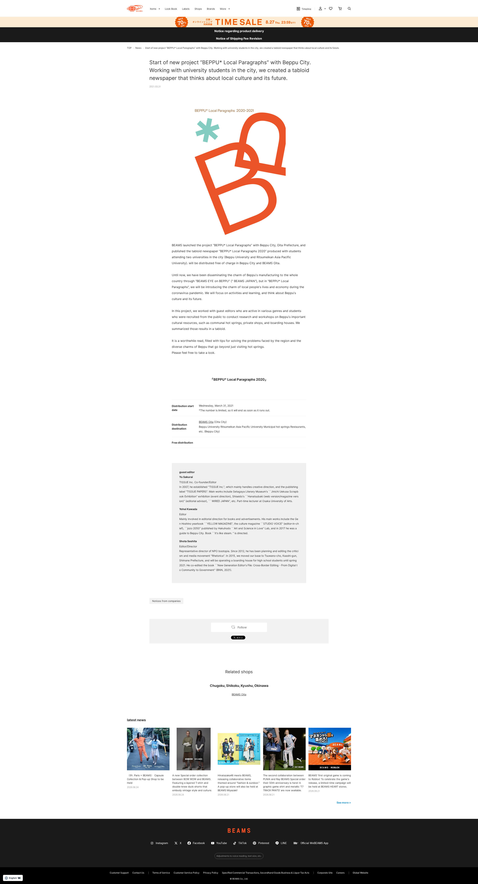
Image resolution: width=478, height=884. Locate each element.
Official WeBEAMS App (314, 843)
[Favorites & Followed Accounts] (330, 9)
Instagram (162, 843)
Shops (198, 8)
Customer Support (119, 872)
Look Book (171, 8)
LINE (284, 843)
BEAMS (239, 830)
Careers (340, 872)
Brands (211, 8)
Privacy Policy (210, 872)
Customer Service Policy (186, 872)
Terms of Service (161, 872)
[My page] (322, 9)
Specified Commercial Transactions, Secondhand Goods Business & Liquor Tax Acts (265, 872)
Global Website (360, 872)
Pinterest (263, 843)
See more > (344, 802)
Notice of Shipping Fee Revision (239, 38)
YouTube (221, 843)
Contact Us (138, 872)
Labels (186, 8)
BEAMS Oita (206, 421)
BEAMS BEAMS (135, 8)
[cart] (340, 9)
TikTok (242, 843)
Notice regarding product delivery (239, 31)
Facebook (199, 843)
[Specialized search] (349, 9)
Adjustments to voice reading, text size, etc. (239, 856)
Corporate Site (325, 872)
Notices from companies (166, 600)
